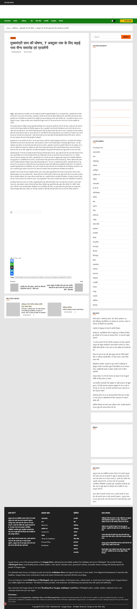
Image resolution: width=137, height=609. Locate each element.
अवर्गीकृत (95, 170)
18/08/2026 (68, 312)
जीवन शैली (38, 21)
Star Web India (100, 606)
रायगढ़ (95, 287)
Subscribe (128, 21)
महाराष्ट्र (95, 273)
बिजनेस (61, 21)
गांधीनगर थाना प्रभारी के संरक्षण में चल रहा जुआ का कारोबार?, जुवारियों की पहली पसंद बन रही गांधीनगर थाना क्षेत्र (116, 528)
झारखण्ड (95, 228)
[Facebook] (46, 261)
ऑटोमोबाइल (96, 192)
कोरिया (32, 304)
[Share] (46, 273)
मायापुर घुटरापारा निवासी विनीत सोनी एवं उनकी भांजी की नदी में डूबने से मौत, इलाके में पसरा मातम (116, 544)
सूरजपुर (30, 306)
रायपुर (22, 306)
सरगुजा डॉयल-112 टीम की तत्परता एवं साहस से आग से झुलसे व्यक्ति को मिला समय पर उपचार (111, 377)
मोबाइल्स (95, 278)
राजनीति (40, 304)
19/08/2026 (27, 315)
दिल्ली (94, 237)
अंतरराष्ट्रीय (7, 21)
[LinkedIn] (46, 270)
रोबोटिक (95, 300)
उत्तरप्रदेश (96, 183)
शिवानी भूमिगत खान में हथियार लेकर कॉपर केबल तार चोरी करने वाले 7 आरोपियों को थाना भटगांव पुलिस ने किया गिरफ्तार (116, 551)
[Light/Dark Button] (113, 21)
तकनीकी (46, 21)
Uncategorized (98, 147)
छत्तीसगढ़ (24, 21)
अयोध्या (95, 165)
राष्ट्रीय (15, 21)
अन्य (94, 156)
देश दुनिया (53, 21)
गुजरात (95, 206)
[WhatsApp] (46, 264)
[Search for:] (107, 37)
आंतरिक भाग (96, 174)
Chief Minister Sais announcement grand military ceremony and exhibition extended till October (43, 277)
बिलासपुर (95, 255)
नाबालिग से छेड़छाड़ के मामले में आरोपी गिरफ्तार (73, 309)
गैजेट (94, 210)
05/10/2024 (28, 52)
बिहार (94, 260)
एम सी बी (28, 304)
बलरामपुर (95, 246)
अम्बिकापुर (23, 304)
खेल (32, 21)
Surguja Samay (67, 606)
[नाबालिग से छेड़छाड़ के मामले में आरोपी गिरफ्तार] (54, 309)
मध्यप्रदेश (95, 264)
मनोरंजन (95, 269)
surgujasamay (16, 52)
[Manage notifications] (5, 603)
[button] (117, 21)
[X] (46, 267)
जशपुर (94, 219)
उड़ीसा (95, 179)
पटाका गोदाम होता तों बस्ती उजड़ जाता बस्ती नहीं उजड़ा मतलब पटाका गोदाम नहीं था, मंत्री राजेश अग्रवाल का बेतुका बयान (116, 536)
